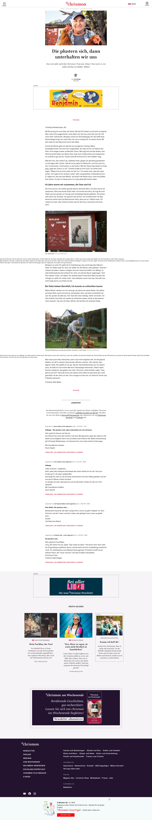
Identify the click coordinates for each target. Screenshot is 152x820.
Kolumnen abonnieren (34, 766)
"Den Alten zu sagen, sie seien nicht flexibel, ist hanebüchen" (76, 647)
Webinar (27, 758)
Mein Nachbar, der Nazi (41, 644)
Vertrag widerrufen (71, 769)
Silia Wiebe (77, 79)
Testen (132, 4)
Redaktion (67, 787)
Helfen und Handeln (111, 750)
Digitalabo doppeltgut (34, 769)
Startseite (62, 8)
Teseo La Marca (38, 661)
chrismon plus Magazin (34, 773)
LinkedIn (79, 417)
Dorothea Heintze (73, 671)
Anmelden (147, 4)
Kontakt (90, 766)
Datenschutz (80, 766)
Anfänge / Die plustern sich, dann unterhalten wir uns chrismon (68, 430)
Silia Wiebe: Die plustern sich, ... (57, 507)
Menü (4, 5)
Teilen (75, 120)
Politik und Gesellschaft (73, 756)
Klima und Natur (70, 753)
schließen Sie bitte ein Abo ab (86, 413)
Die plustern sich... (52, 539)
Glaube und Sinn (94, 750)
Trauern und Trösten (95, 756)
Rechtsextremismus (42, 640)
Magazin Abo (68, 778)
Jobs (111, 778)
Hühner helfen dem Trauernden (72, 8)
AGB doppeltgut (102, 766)
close (109, 799)
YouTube (24, 793)
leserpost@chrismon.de (70, 415)
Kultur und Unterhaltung (107, 753)
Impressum (68, 766)
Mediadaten (95, 778)
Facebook (69, 417)
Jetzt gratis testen (66, 815)
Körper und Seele (87, 753)
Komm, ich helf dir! (109, 642)
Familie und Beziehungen (74, 750)
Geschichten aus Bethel (109, 638)
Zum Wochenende (31, 762)
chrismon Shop (82, 778)
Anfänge (48, 465)
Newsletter (29, 751)
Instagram (102, 415)
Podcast (27, 755)
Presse (105, 778)
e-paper (26, 777)
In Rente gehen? (77, 640)
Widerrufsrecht (117, 766)
